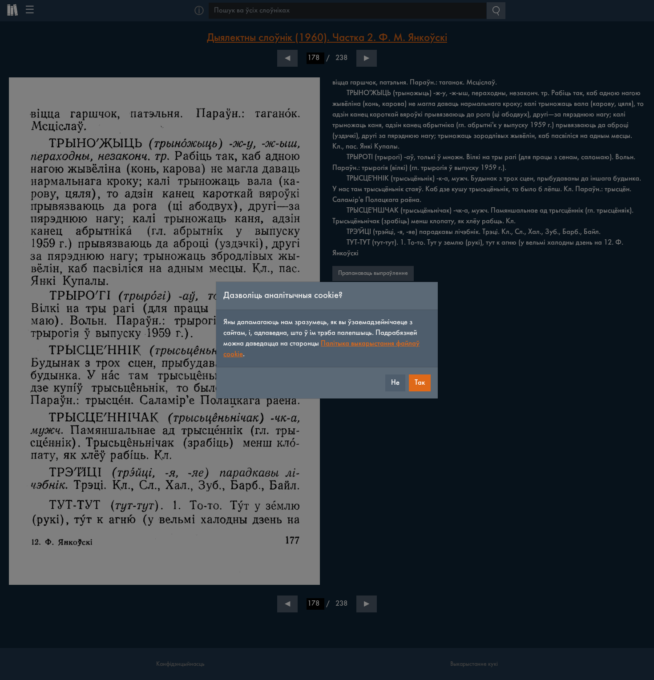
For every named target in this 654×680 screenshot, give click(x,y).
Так (420, 382)
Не (395, 382)
